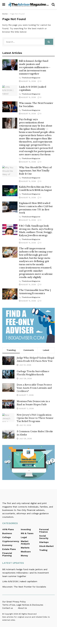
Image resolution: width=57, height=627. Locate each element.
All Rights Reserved (27, 614)
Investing (26, 529)
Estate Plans (9, 549)
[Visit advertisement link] (28, 325)
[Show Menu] (3, 4)
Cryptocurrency (10, 541)
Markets (25, 547)
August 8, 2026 (28, 81)
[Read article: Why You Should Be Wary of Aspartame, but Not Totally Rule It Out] (9, 171)
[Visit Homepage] (28, 4)
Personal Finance (44, 530)
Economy (7, 545)
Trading (43, 550)
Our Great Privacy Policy (14, 602)
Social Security (43, 537)
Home (5, 14)
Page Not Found (17, 14)
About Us (22, 608)
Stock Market (46, 546)
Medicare (26, 551)
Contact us (7, 608)
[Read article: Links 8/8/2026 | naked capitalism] (9, 90)
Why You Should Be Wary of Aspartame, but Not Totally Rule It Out (35, 170)
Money (24, 555)
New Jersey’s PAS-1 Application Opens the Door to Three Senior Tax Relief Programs (35, 418)
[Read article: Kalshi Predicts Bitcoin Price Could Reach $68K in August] (9, 190)
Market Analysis (25, 542)
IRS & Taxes (27, 533)
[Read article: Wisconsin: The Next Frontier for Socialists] (9, 106)
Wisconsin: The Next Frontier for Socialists (24, 586)
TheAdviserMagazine (31, 78)
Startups (44, 542)
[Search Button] (53, 4)
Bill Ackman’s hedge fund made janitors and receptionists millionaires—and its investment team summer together (34, 67)
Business (7, 533)
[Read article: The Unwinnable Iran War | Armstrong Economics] (9, 293)
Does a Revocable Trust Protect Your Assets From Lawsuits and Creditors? (34, 388)
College (6, 537)
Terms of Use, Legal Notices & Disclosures (22, 605)
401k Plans (8, 529)
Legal (24, 537)
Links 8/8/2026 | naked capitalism (19, 581)
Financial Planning (7, 554)
